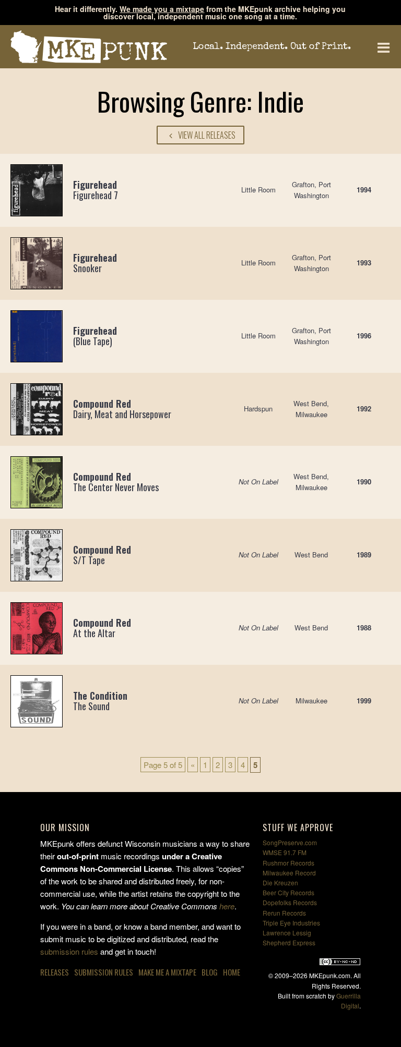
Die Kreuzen (280, 882)
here (226, 905)
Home (231, 972)
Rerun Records (284, 912)
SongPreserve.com (290, 842)
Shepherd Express (289, 942)
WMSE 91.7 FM (284, 852)
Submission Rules (103, 972)
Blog (210, 972)
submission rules (69, 951)
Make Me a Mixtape (167, 972)
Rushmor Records (288, 862)
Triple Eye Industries (291, 922)
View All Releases (205, 135)
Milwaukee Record (289, 872)
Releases (54, 972)
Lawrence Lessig (287, 932)
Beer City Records (288, 892)
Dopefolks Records (290, 902)
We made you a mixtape (162, 9)
